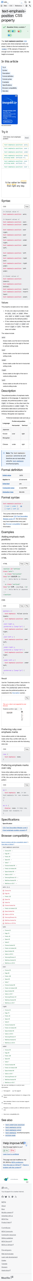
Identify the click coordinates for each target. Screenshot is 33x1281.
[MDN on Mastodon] (12, 1197)
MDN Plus (4, 1219)
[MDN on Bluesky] (6, 1197)
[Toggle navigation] (29, 2)
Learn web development (9, 1257)
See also (5, 91)
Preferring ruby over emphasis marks (11, 730)
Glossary (4, 1267)
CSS (25, 41)
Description (6, 73)
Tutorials (4, 1264)
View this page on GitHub (11, 1165)
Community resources (8, 1235)
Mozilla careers (6, 1212)
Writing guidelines (7, 1238)
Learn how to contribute (11, 1154)
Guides (3, 1260)
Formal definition (7, 76)
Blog (3, 1209)
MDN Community (7, 1231)
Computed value (8, 488)
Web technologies (7, 1254)
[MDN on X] (9, 1197)
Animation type (8, 492)
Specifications (7, 85)
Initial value (7, 475)
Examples (5, 82)
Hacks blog (5, 1270)
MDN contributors (17, 1162)
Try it (4, 67)
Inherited (6, 484)
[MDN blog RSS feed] (16, 1197)
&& (21, 506)
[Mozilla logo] (7, 1277)
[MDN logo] (5, 1188)
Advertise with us (7, 1216)
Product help (5, 1222)
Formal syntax (7, 79)
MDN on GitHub (6, 1245)
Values (4, 302)
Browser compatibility (9, 88)
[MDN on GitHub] (2, 1197)
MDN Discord (5, 1241)
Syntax (4, 70)
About (3, 1206)
